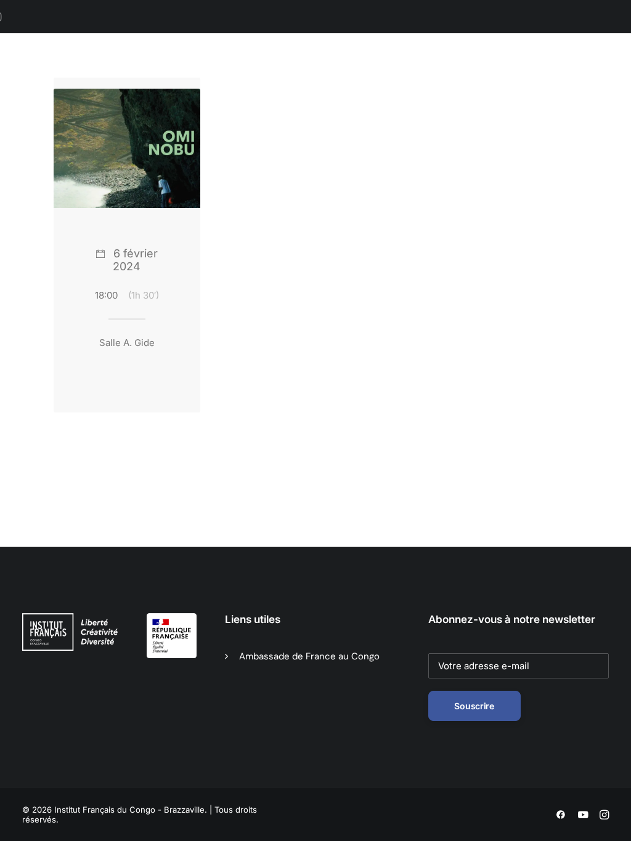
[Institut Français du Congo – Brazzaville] (85, 74)
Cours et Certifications (447, 74)
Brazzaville (193, 74)
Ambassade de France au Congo (309, 656)
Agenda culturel (270, 74)
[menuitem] (197, 74)
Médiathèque (351, 74)
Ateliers (531, 74)
